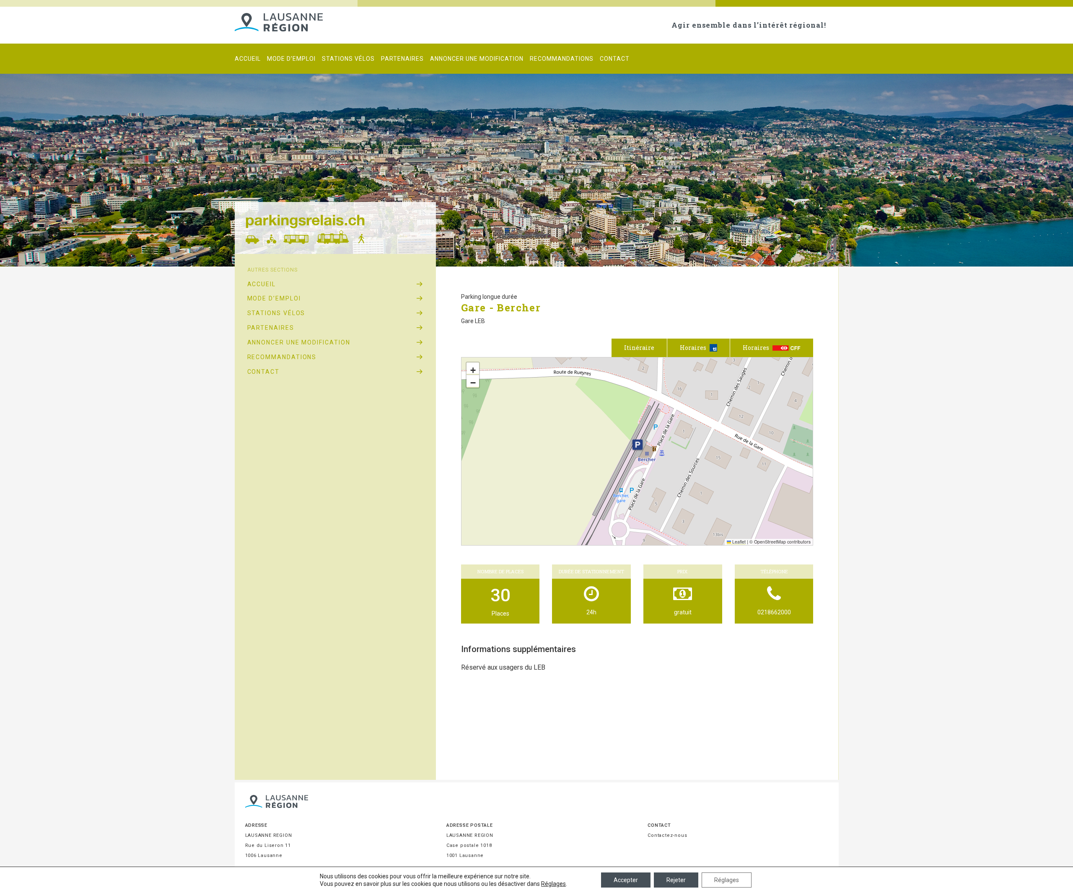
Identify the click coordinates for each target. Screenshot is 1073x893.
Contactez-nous (667, 835)
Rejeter (676, 880)
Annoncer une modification (477, 58)
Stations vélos (348, 58)
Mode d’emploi (291, 58)
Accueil (248, 58)
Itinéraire (639, 348)
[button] (637, 444)
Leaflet (738, 541)
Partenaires (402, 58)
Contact (615, 58)
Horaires (756, 348)
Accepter (626, 880)
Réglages (553, 883)
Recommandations (562, 58)
